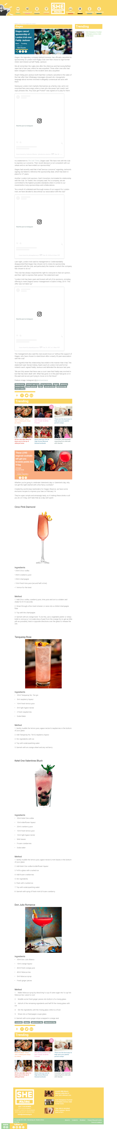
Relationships (70, 12)
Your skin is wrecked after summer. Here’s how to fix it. (62, 1110)
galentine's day (37, 1022)
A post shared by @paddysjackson (29, 347)
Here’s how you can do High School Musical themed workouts (42, 441)
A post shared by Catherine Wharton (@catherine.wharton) (33, 154)
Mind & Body (89, 12)
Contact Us (75, 1120)
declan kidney (46, 384)
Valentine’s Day (50, 1022)
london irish (19, 386)
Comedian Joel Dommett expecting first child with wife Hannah (62, 441)
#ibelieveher (19, 384)
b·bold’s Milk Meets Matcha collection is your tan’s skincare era (63, 1093)
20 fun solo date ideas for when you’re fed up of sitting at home (23, 441)
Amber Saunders (22, 474)
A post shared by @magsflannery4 (29, 255)
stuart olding (20, 389)
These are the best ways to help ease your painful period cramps (63, 421)
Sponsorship (61, 386)
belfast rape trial (33, 384)
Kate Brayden (21, 48)
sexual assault (50, 386)
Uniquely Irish (99, 12)
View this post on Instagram (24, 126)
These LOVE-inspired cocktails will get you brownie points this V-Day (24, 459)
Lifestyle (46, 12)
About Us (67, 1120)
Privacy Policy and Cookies (95, 1120)
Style (18, 12)
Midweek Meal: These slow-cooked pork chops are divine (23, 421)
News (80, 12)
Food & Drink (20, 470)
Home (16, 23)
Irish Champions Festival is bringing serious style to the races (93, 34)
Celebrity (37, 12)
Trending (24, 43)
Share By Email (26, 51)
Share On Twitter (23, 51)
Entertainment (27, 12)
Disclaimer (82, 1120)
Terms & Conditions (96, 1122)
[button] (7, 1127)
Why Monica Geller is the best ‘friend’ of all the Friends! (43, 421)
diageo (55, 384)
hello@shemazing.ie (25, 1114)
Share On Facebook (20, 51)
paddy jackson (31, 386)
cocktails (18, 1022)
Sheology (16, 1122)
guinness (64, 384)
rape (40, 386)
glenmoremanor (42, 380)
